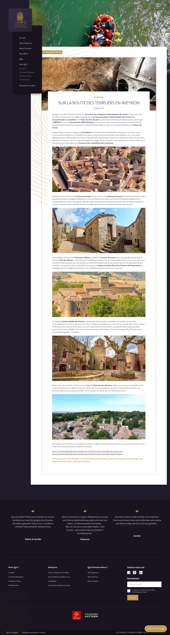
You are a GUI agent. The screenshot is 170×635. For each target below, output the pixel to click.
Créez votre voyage (155, 628)
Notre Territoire (25, 48)
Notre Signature (25, 43)
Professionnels (24, 80)
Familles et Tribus (25, 76)
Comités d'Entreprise (15, 577)
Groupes (22, 69)
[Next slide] (89, 548)
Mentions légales (12, 633)
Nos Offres (23, 54)
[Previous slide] (81, 548)
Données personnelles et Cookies (33, 633)
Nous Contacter (93, 581)
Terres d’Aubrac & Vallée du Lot (59, 577)
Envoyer (132, 598)
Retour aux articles (53, 52)
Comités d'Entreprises (27, 72)
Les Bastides (52, 581)
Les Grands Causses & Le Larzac (59, 585)
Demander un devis (27, 86)
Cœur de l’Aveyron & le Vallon (58, 573)
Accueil (22, 38)
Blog (21, 59)
